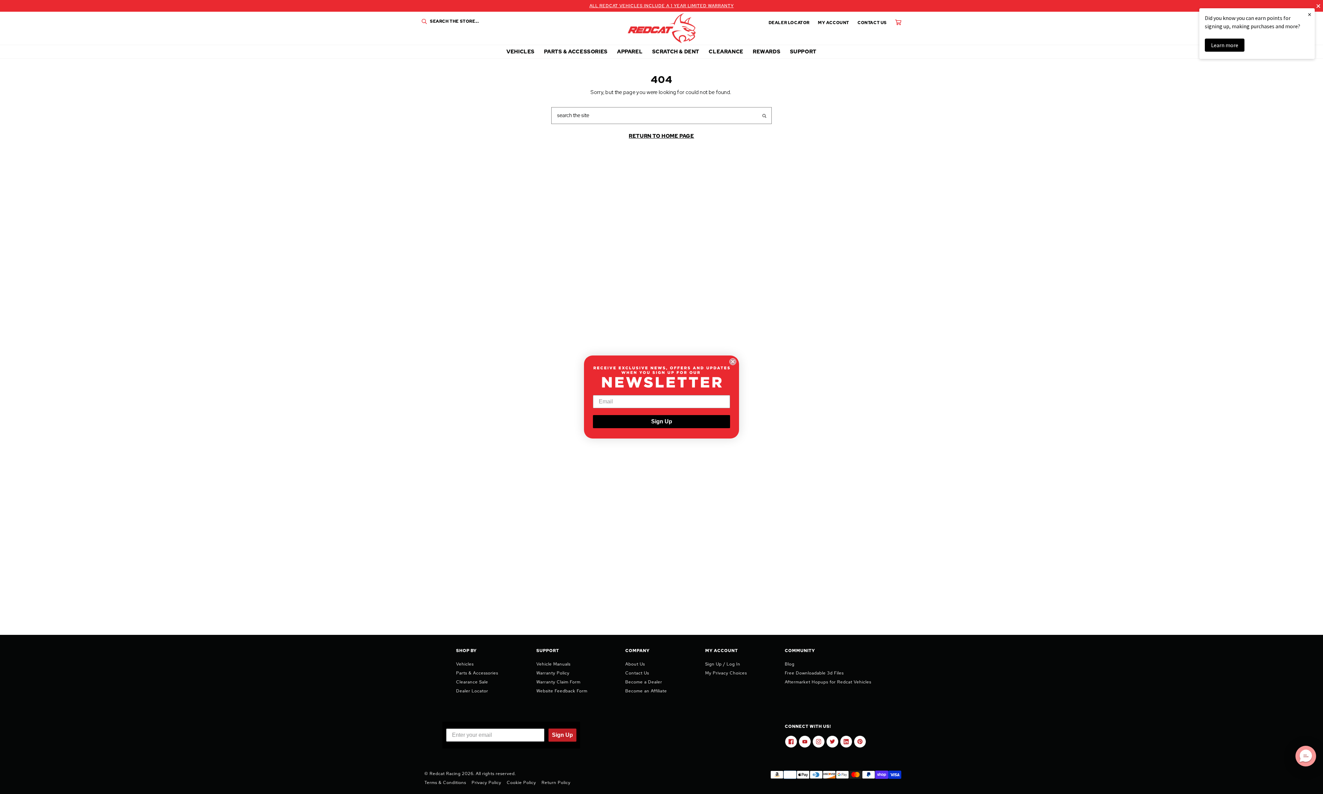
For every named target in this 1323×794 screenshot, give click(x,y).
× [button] (1309, 14)
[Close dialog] (732, 361)
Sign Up (661, 421)
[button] (1305, 756)
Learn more (1224, 45)
